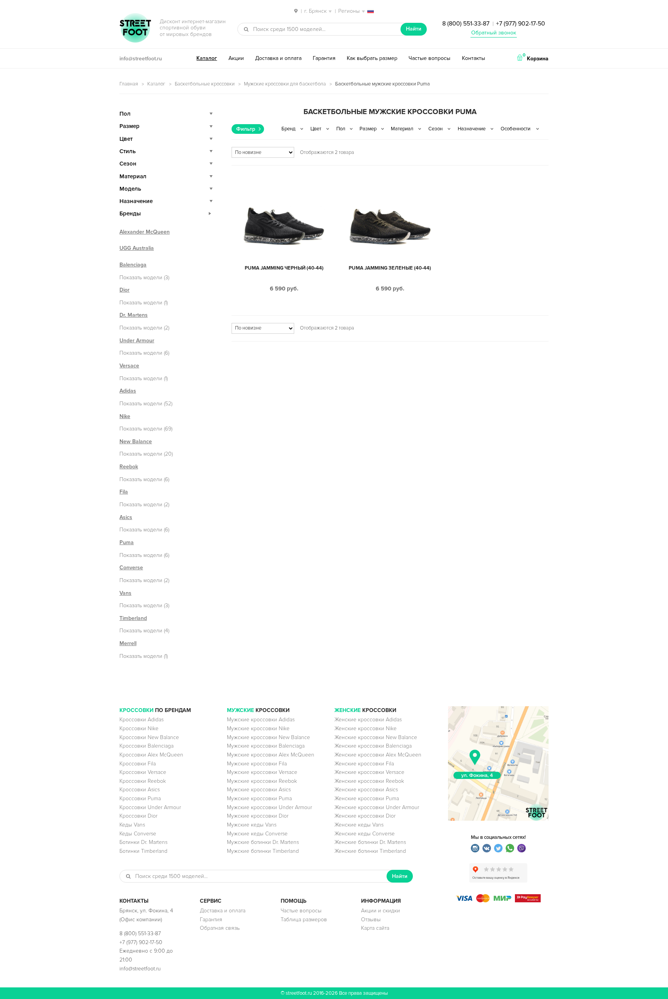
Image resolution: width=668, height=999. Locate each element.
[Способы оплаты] (498, 900)
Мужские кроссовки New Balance (268, 737)
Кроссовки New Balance (149, 737)
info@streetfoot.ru (140, 58)
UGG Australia (136, 248)
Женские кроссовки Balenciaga (373, 746)
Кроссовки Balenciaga (146, 746)
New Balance (135, 441)
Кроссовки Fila (137, 763)
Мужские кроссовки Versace (262, 772)
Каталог (206, 58)
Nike (124, 416)
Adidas (127, 391)
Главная (128, 84)
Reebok (128, 466)
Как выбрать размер (372, 58)
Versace (129, 365)
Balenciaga (133, 264)
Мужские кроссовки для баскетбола (285, 84)
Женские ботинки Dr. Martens (370, 842)
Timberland (133, 618)
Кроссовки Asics (139, 789)
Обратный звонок (493, 32)
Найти (413, 29)
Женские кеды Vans (358, 824)
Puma (126, 542)
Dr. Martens (133, 315)
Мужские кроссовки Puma (259, 798)
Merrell (127, 643)
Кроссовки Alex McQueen (151, 754)
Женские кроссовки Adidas (368, 719)
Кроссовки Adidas (141, 719)
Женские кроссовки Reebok (369, 781)
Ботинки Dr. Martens (143, 842)
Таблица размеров (304, 919)
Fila (123, 491)
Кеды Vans (132, 824)
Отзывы (371, 919)
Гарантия (324, 58)
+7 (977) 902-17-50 (520, 23)
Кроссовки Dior (138, 816)
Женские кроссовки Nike (365, 728)
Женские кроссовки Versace (369, 772)
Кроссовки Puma (140, 798)
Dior (124, 290)
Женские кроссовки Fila (364, 763)
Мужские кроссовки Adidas (261, 719)
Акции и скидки (380, 910)
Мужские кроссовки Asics (259, 789)
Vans (125, 593)
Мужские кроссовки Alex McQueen (270, 754)
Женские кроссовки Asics (366, 789)
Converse (131, 567)
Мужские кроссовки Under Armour (269, 807)
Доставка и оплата (278, 58)
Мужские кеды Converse (257, 833)
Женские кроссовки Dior (364, 816)
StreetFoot (135, 29)
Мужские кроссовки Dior (257, 816)
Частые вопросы (429, 58)
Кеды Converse (137, 833)
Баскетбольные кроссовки (205, 84)
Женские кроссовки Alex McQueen (377, 754)
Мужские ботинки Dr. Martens (263, 842)
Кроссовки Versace (142, 772)
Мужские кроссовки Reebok (262, 781)
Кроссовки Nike (138, 728)
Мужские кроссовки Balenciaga (266, 746)
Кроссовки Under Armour (150, 807)
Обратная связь (220, 928)
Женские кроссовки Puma (366, 798)
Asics (125, 517)
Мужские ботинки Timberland (263, 851)
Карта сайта (375, 928)
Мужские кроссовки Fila (257, 763)
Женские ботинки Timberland (370, 851)
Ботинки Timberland (143, 851)
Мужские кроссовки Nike (258, 728)
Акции (236, 58)
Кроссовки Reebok (142, 781)
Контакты (473, 58)
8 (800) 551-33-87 (465, 23)
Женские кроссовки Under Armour (376, 807)
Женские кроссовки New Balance (375, 737)
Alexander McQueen (144, 232)
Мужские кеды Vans (251, 824)
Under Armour (136, 340)
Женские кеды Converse (364, 833)
